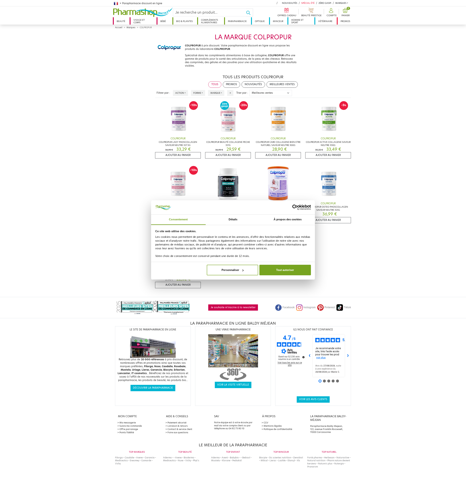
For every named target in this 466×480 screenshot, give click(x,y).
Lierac (273, 460)
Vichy (118, 463)
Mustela (215, 460)
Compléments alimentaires (209, 21)
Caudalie (129, 457)
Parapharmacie (237, 21)
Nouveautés (289, 3)
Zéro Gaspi (325, 3)
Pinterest (329, 307)
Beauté (121, 21)
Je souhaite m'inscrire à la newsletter (233, 307)
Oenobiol (298, 457)
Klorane (226, 460)
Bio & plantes (184, 21)
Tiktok (347, 307)
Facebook (289, 307)
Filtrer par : (163, 93)
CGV (266, 422)
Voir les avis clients (313, 399)
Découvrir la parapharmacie (153, 388)
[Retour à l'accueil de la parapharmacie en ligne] (143, 12)
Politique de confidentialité (278, 429)
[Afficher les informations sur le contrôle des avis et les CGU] (303, 357)
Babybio (234, 457)
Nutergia (339, 463)
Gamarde (146, 460)
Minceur (278, 21)
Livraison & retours (177, 425)
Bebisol (246, 457)
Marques (340, 3)
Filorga (119, 457)
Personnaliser (230, 269)
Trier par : (242, 93)
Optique (260, 21)
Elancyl (291, 460)
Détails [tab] (233, 219)
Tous (214, 84)
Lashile (282, 460)
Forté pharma (314, 457)
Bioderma (189, 457)
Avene (139, 457)
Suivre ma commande (130, 425)
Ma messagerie (127, 422)
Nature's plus (325, 463)
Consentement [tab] (178, 219)
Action (179, 92)
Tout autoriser (285, 269)
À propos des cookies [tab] (288, 219)
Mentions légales (273, 425)
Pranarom (312, 466)
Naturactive (342, 457)
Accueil (118, 27)
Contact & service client (179, 429)
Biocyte (263, 457)
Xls (298, 460)
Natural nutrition (316, 460)
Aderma (167, 457)
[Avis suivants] (347, 355)
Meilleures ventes (282, 84)
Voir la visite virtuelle (233, 384)
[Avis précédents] (309, 355)
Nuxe (180, 460)
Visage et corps (139, 21)
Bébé (163, 21)
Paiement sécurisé (176, 422)
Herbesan (329, 457)
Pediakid (237, 460)
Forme (197, 92)
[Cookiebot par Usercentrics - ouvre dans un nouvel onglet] (295, 207)
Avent (225, 457)
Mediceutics (121, 460)
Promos (345, 21)
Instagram (309, 307)
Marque (215, 92)
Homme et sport (297, 21)
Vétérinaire (325, 21)
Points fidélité (126, 432)
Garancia (150, 457)
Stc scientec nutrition (280, 457)
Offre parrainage (128, 429)
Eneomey (134, 460)
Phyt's (196, 460)
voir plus (321, 357)
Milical (264, 460)
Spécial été (308, 3)
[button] (331, 12)
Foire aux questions (177, 432)
